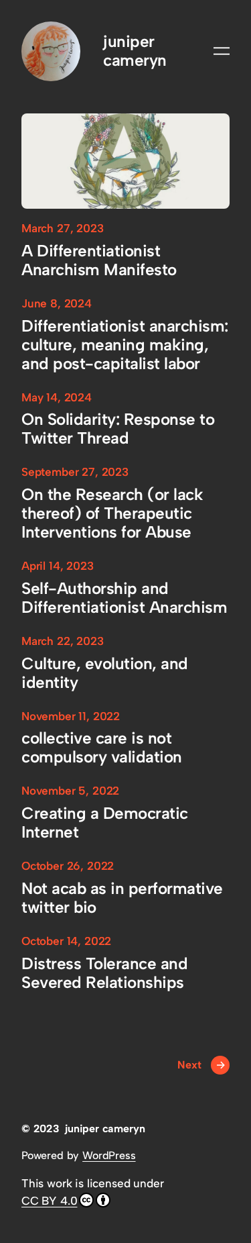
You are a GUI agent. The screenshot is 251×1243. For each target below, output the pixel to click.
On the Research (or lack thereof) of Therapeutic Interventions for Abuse (112, 513)
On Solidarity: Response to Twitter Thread (117, 429)
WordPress (108, 1155)
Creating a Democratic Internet (104, 823)
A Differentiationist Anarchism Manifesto (99, 260)
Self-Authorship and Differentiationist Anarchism (124, 598)
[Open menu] (222, 51)
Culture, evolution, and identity (104, 673)
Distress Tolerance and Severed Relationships (104, 973)
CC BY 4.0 (49, 1200)
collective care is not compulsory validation (101, 747)
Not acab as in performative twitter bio (122, 898)
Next (201, 1064)
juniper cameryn (135, 51)
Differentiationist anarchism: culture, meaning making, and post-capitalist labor (124, 345)
